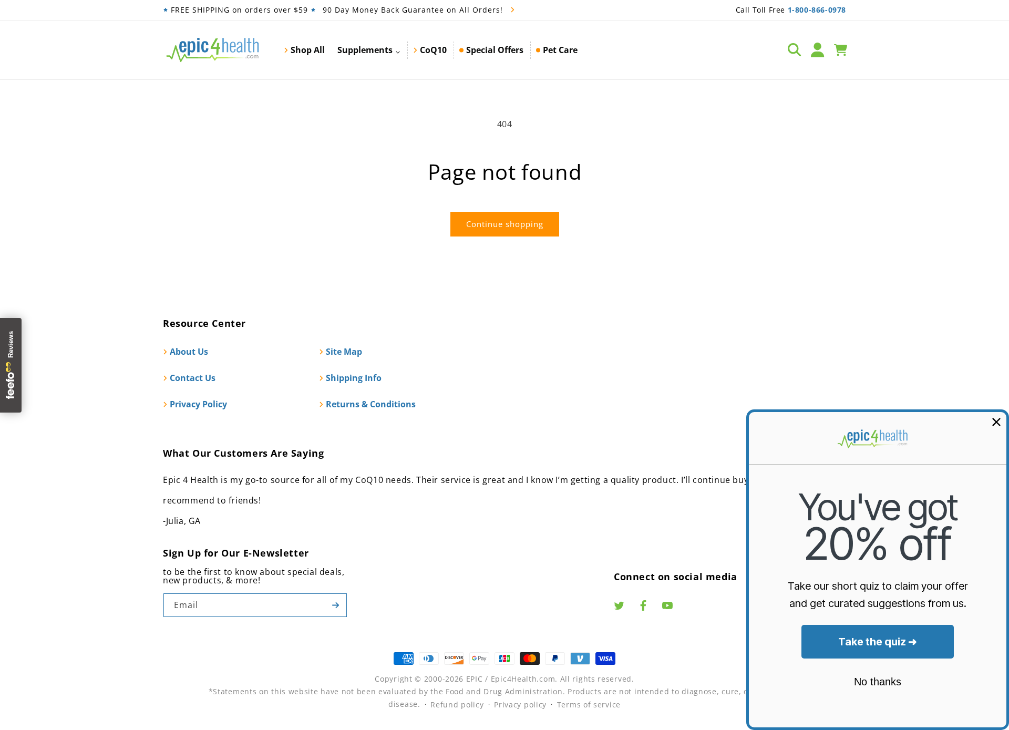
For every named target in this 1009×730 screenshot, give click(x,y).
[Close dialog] (996, 422)
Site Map (344, 351)
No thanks (877, 681)
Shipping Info (354, 378)
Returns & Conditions (371, 404)
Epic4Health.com (523, 679)
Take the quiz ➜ (877, 641)
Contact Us (192, 378)
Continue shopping (504, 224)
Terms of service (589, 705)
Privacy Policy (198, 404)
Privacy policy (520, 705)
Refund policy (456, 705)
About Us (189, 351)
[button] (369, 50)
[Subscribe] (335, 605)
